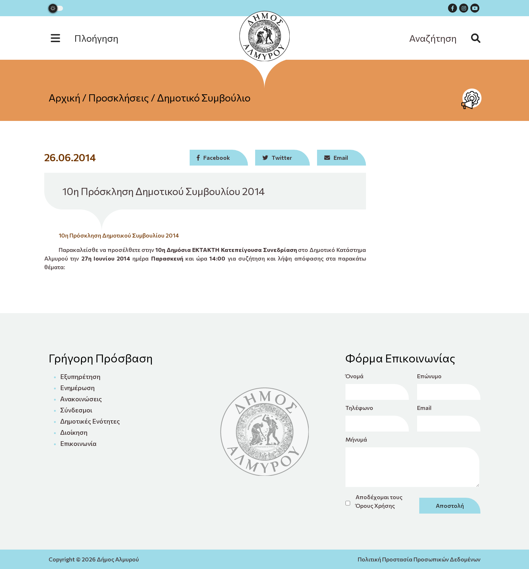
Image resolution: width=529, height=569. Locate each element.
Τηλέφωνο (359, 407)
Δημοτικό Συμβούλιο (203, 97)
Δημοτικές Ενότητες (90, 421)
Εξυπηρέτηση (80, 376)
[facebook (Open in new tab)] (452, 8)
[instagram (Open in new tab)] (463, 8)
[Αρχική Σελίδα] (264, 36)
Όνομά (354, 375)
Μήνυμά (356, 439)
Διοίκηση (73, 432)
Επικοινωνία (78, 443)
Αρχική (64, 97)
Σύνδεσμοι (76, 410)
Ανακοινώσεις (81, 399)
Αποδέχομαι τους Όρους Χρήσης (379, 501)
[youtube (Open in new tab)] (474, 8)
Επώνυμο (429, 375)
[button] (92, 38)
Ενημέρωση (77, 388)
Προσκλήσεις (118, 97)
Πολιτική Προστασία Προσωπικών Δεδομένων (419, 559)
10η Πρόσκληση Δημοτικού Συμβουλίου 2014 (119, 235)
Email (424, 407)
